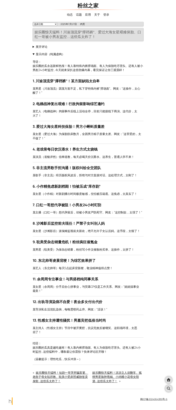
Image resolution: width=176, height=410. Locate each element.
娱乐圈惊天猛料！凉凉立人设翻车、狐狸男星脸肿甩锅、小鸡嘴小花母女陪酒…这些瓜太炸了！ (117, 376)
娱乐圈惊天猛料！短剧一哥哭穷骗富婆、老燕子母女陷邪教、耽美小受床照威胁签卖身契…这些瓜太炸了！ (60, 376)
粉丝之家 (88, 5)
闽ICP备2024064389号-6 (153, 399)
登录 (106, 14)
